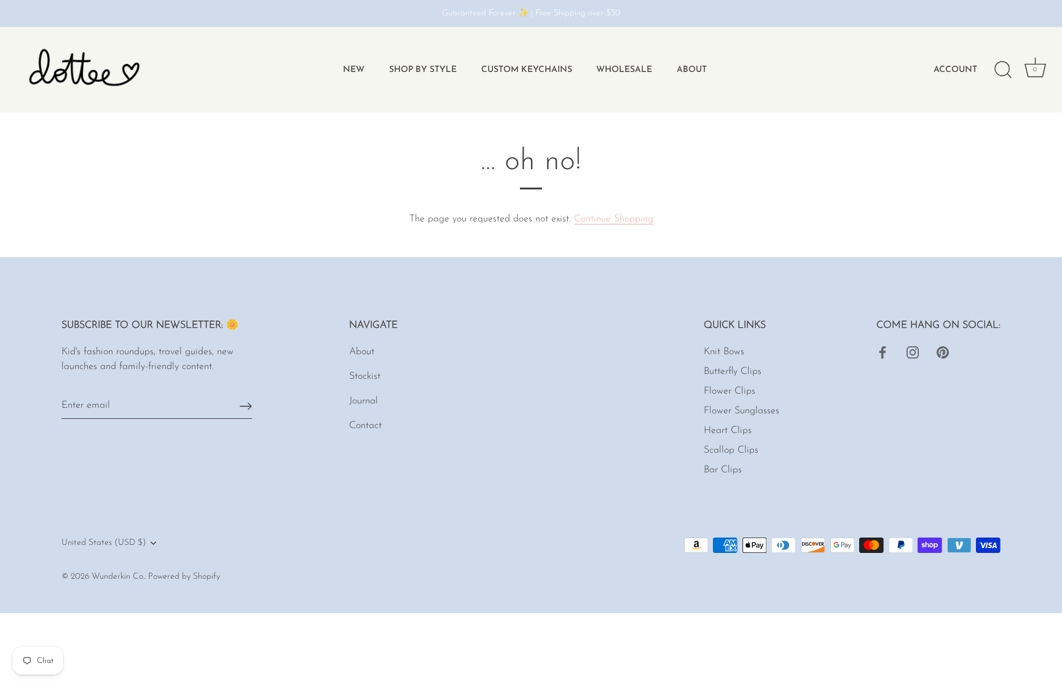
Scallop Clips (731, 450)
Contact (365, 426)
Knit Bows (724, 352)
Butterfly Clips (732, 371)
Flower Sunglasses (741, 411)
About (692, 69)
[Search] (1003, 70)
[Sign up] (246, 405)
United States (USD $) (103, 543)
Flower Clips (729, 391)
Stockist (364, 376)
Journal (363, 401)
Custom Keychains (526, 69)
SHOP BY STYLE (423, 69)
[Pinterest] (943, 352)
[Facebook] (882, 352)
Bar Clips (723, 470)
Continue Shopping (613, 219)
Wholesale (624, 69)
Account (955, 69)
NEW (353, 69)
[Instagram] (913, 352)
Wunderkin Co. (118, 577)
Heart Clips (728, 430)
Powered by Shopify (184, 577)
